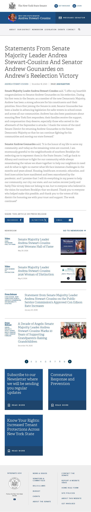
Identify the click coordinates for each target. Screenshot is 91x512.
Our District (24, 29)
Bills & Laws (39, 486)
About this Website (72, 498)
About (12, 29)
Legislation (50, 29)
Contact (70, 29)
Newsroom (37, 29)
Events (61, 29)
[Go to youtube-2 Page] (14, 499)
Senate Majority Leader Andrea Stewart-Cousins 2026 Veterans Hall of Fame (35, 243)
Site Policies (68, 493)
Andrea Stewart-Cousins (34, 18)
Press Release (11, 294)
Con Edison (9, 297)
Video (7, 238)
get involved (64, 6)
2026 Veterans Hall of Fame (10, 243)
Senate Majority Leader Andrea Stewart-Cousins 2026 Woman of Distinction (36, 271)
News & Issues (40, 473)
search (79, 29)
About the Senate (42, 502)
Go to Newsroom (73, 231)
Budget (36, 491)
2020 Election (63, 84)
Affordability (10, 302)
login (79, 6)
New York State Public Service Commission (13, 298)
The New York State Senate (32, 6)
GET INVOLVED (68, 504)
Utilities (8, 303)
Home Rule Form (70, 488)
